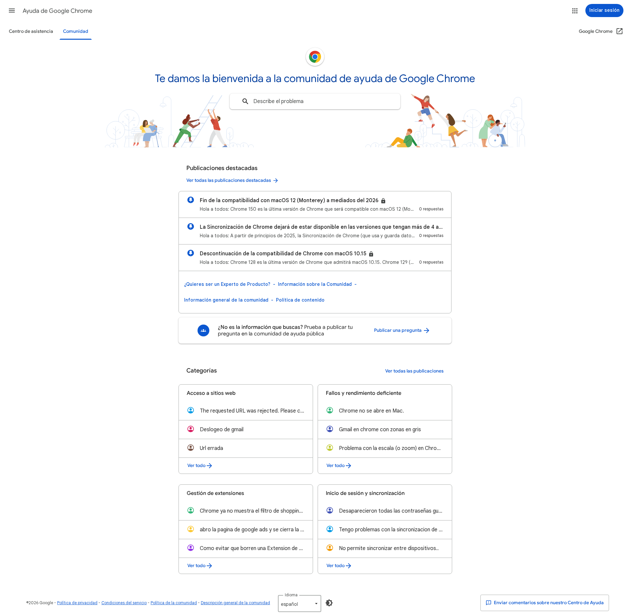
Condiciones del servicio (124, 602)
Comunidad (75, 31)
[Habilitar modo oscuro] (329, 603)
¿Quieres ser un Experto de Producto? (227, 284)
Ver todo (196, 465)
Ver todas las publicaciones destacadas (228, 180)
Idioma (291, 594)
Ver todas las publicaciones (414, 371)
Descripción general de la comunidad (235, 602)
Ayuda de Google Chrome (57, 10)
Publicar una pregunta (398, 330)
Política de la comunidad (174, 602)
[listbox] (299, 603)
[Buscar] (245, 101)
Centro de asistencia (31, 31)
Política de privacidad (77, 602)
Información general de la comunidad (226, 300)
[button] (12, 10)
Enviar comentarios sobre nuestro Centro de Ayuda (548, 602)
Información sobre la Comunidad (315, 284)
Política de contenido (300, 300)
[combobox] (315, 101)
